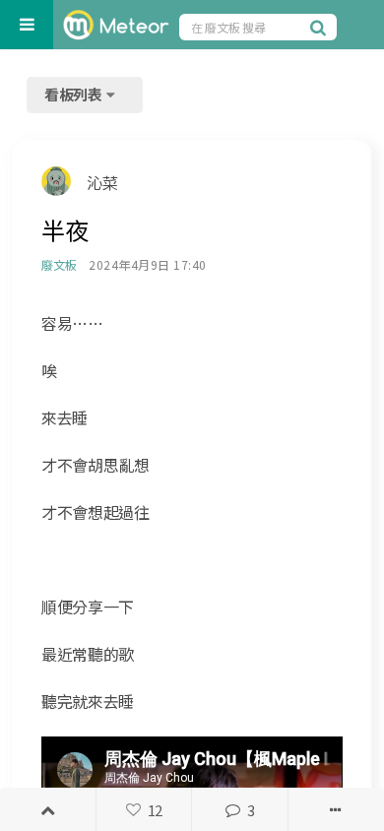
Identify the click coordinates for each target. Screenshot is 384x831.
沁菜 (102, 182)
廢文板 (58, 264)
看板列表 (74, 94)
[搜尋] (321, 26)
